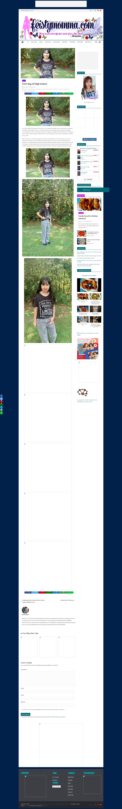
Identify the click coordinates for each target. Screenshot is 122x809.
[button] (83, 298)
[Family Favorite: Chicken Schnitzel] (89, 204)
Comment (24, 669)
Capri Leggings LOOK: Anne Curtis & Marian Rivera (89, 252)
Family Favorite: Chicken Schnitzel (88, 217)
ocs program (24, 90)
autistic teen (61, 89)
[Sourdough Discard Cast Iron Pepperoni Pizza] (81, 234)
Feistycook (48, 42)
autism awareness (38, 89)
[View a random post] (99, 42)
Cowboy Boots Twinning (66, 600)
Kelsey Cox (83, 168)
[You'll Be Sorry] (79, 150)
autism (24, 89)
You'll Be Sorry (84, 150)
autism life (50, 89)
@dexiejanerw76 (87, 189)
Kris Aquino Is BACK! (82, 258)
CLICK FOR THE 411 (89, 102)
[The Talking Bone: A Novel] (79, 161)
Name (22, 688)
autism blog (45, 89)
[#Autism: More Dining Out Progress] (48, 637)
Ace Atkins (83, 159)
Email (22, 695)
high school (66, 89)
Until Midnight (84, 172)
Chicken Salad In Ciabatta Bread (93, 240)
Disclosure (34, 42)
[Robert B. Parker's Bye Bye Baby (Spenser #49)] (79, 155)
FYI (28, 42)
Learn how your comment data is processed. (53, 717)
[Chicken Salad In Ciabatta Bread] (81, 241)
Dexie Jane (33, 87)
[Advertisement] (61, 4)
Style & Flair (56, 42)
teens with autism (31, 90)
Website (23, 702)
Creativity (64, 42)
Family (41, 42)
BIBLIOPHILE (88, 42)
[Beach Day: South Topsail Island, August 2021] (29, 637)
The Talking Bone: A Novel (87, 161)
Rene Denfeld (84, 163)
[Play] (90, 285)
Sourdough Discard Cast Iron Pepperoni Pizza (93, 232)
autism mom (55, 89)
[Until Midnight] (79, 172)
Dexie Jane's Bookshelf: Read (88, 148)
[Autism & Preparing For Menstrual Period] (66, 637)
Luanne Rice (84, 173)
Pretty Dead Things (85, 167)
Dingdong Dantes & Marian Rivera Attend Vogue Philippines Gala (33, 601)
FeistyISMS (72, 42)
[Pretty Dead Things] (79, 167)
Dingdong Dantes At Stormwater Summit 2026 (88, 260)
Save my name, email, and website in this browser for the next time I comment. (44, 709)
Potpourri (80, 42)
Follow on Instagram (90, 139)
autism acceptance (30, 89)
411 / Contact (55, 777)
